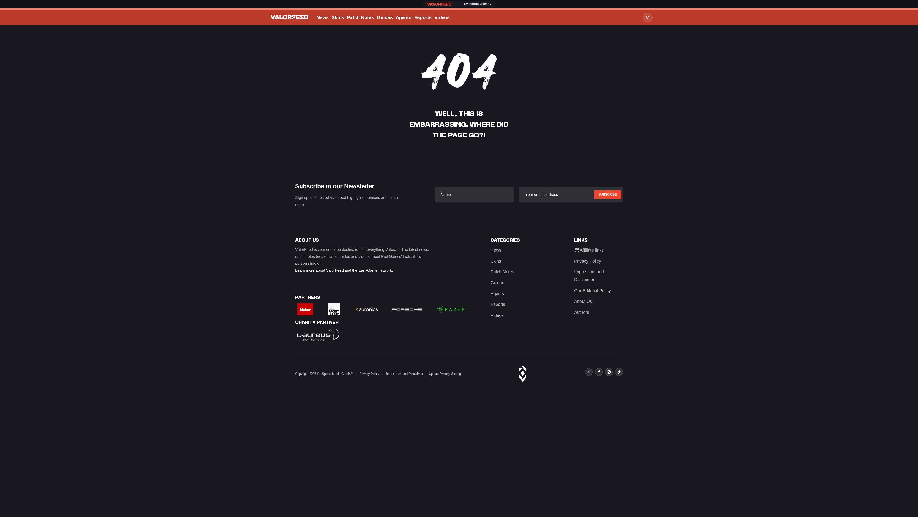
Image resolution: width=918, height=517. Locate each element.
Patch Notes (360, 17)
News (323, 17)
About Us (583, 301)
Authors (581, 312)
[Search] (648, 17)
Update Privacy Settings (446, 374)
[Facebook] (599, 372)
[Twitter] (589, 372)
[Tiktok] (619, 372)
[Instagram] (609, 372)
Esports (423, 17)
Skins (338, 17)
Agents (403, 17)
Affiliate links (591, 250)
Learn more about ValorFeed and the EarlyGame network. (344, 270)
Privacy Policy (587, 261)
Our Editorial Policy (592, 290)
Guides (385, 17)
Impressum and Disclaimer (404, 374)
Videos (442, 17)
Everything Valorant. (477, 4)
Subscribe (608, 194)
